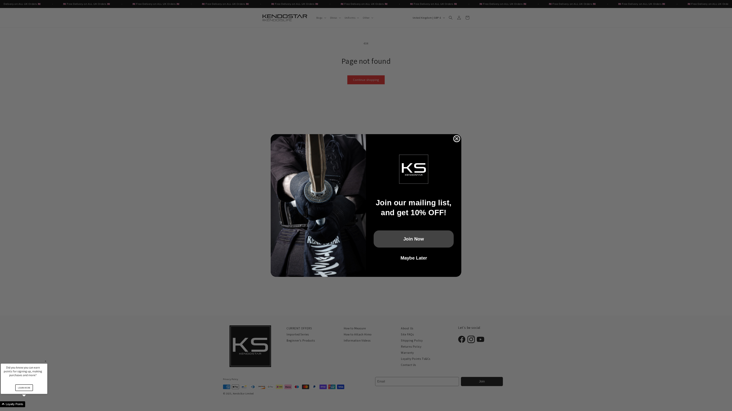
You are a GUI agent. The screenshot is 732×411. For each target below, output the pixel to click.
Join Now (413, 238)
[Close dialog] (457, 139)
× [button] (45, 361)
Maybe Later (414, 257)
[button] (28, 404)
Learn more (24, 387)
